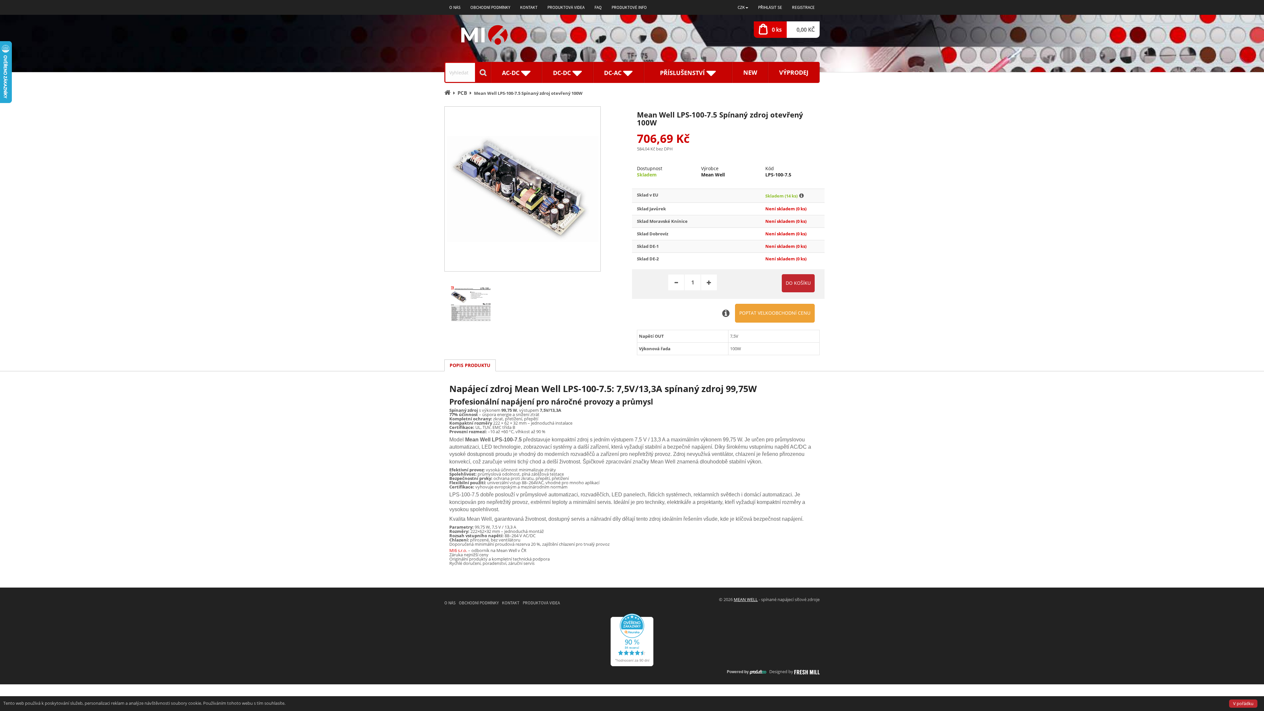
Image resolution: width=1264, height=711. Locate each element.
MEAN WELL (746, 599)
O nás (455, 7)
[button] (743, 7)
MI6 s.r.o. (458, 550)
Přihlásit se (770, 7)
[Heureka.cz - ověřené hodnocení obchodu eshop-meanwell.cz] (632, 640)
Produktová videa (566, 7)
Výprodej (793, 72)
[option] (522, 189)
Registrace (803, 7)
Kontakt (529, 7)
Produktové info (629, 7)
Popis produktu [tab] (470, 365)
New (750, 72)
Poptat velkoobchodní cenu (774, 313)
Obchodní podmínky (490, 7)
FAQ (598, 7)
